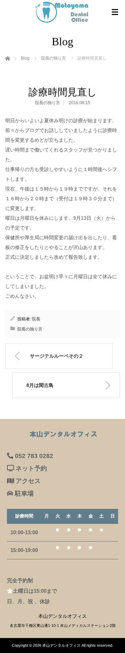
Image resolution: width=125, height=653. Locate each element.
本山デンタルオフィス (61, 645)
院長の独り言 (47, 102)
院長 (36, 319)
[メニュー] (115, 12)
